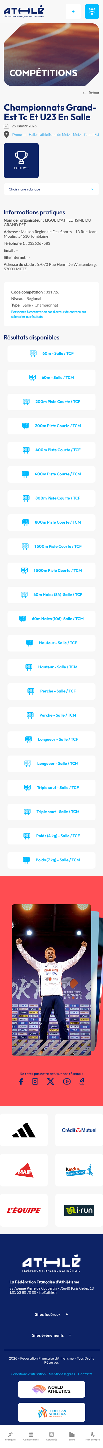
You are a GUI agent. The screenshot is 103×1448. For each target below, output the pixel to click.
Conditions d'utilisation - (30, 1374)
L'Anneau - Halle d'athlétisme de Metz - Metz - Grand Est (55, 134)
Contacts (85, 1374)
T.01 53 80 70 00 (23, 1292)
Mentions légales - (63, 1374)
